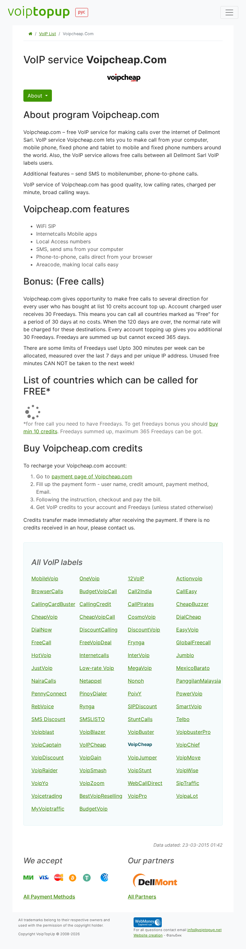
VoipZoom (91, 783)
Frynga (136, 642)
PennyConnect (49, 693)
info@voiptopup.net (204, 930)
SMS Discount (48, 719)
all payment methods (49, 896)
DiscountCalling (98, 629)
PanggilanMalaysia (198, 681)
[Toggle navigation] (229, 12)
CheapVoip (44, 617)
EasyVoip (187, 629)
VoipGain (90, 757)
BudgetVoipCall (98, 591)
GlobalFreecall (193, 642)
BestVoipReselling (100, 796)
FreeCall (41, 642)
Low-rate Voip (96, 668)
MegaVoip (140, 668)
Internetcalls (94, 655)
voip (39, 10)
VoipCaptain (46, 744)
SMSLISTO (92, 719)
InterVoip (139, 655)
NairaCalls (43, 681)
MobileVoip (44, 578)
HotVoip (41, 655)
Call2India (140, 591)
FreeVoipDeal (95, 642)
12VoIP (136, 578)
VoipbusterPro (193, 732)
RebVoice (42, 706)
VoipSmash (92, 770)
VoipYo (39, 783)
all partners (142, 896)
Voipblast (42, 732)
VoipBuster (141, 732)
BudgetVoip (93, 808)
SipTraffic (187, 783)
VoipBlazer (92, 732)
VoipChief (188, 744)
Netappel (90, 681)
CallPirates (141, 604)
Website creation (148, 935)
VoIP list (47, 33)
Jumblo (185, 655)
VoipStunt (140, 770)
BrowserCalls (47, 591)
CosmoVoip (142, 617)
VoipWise (187, 770)
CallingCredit (95, 604)
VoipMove (188, 757)
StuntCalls (140, 719)
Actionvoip (189, 578)
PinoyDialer (93, 693)
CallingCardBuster (53, 604)
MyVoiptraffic (47, 808)
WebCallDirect (145, 783)
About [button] (36, 95)
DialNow (41, 629)
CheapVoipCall (97, 617)
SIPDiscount (142, 706)
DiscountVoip (144, 629)
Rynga (86, 706)
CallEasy (186, 591)
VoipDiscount (47, 757)
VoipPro (137, 796)
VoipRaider (44, 770)
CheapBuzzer (192, 604)
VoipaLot (187, 796)
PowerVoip (189, 693)
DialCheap (188, 617)
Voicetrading (46, 796)
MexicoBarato (193, 668)
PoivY (135, 693)
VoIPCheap (92, 744)
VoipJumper (142, 757)
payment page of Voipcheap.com (92, 476)
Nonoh (136, 681)
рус (81, 11)
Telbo (183, 719)
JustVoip (42, 668)
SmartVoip (189, 706)
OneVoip (89, 578)
